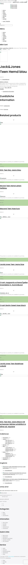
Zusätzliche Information (8, 91)
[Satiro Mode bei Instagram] (3, 505)
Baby (4, 11)
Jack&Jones (7, 106)
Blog (4, 17)
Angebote (5, 459)
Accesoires (5, 437)
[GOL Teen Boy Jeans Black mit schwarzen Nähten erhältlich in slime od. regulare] (14, 376)
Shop (4, 554)
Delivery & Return (4, 82)
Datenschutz (6, 527)
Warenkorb (5, 552)
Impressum (5, 528)
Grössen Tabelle (6, 539)
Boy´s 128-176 (10, 48)
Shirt (16, 490)
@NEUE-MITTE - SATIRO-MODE (20, 2)
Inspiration (8, 558)
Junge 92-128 (8, 456)
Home (4, 10)
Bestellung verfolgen (7, 538)
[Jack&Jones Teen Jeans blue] (14, 218)
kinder (6, 490)
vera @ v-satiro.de (4, 499)
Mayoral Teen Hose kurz (10, 209)
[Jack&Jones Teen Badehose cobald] (14, 315)
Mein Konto (5, 535)
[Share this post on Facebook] (0, 89)
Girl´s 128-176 (8, 442)
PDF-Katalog (6, 541)
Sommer (6, 109)
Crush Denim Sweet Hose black (13, 305)
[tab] (15, 91)
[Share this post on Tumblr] (3, 89)
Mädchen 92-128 (9, 455)
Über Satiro (5, 522)
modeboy (12, 490)
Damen (4, 16)
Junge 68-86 (8, 447)
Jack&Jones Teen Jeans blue (12, 264)
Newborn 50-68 (9, 450)
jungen (3, 490)
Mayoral (8, 490)
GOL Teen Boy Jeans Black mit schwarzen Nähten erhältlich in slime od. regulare (13, 424)
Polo (14, 490)
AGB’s (4, 548)
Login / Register (6, 21)
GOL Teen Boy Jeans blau (10, 170)
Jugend (4, 14)
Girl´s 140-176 (8, 440)
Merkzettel (5, 537)
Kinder (4, 13)
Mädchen (7, 453)
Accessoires (5, 457)
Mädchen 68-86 (9, 449)
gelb (1, 490)
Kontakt (4, 19)
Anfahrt (4, 525)
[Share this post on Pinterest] (2, 89)
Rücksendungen (6, 551)
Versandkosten (5, 79)
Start (1, 48)
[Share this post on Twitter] (1, 89)
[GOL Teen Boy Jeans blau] (14, 124)
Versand (5, 550)
